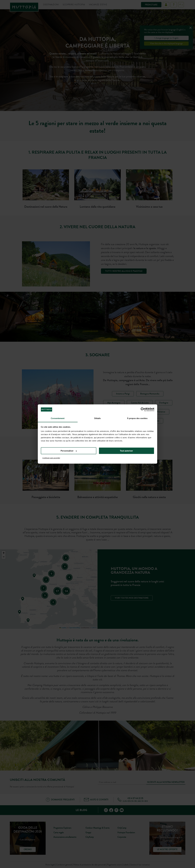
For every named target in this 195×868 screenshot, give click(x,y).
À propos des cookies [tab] (137, 418)
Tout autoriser (126, 451)
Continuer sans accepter (51, 458)
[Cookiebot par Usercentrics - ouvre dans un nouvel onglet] (142, 409)
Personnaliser (67, 451)
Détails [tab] (97, 418)
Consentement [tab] (57, 418)
